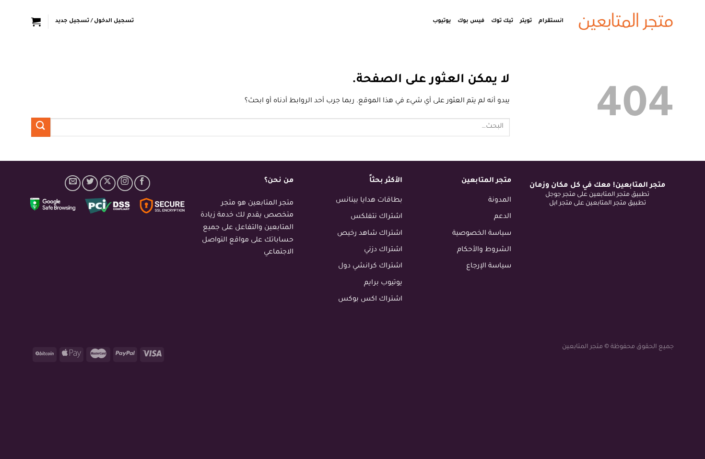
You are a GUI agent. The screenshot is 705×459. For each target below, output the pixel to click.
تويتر (526, 21)
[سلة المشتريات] (36, 21)
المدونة (499, 201)
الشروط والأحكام (484, 250)
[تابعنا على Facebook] (142, 183)
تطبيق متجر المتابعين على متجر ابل (597, 203)
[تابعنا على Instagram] (125, 183)
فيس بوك (471, 21)
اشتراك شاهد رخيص (369, 234)
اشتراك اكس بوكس (370, 299)
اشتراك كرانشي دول (370, 266)
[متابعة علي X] (108, 183)
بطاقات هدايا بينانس (369, 201)
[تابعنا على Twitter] (90, 183)
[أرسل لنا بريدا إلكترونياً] (73, 183)
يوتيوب (442, 21)
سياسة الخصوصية (481, 234)
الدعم (502, 217)
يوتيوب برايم (383, 283)
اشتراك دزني (383, 250)
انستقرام (551, 21)
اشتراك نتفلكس (376, 217)
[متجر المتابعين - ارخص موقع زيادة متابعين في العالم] (626, 22)
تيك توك (502, 21)
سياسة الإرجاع (488, 266)
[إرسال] (40, 127)
